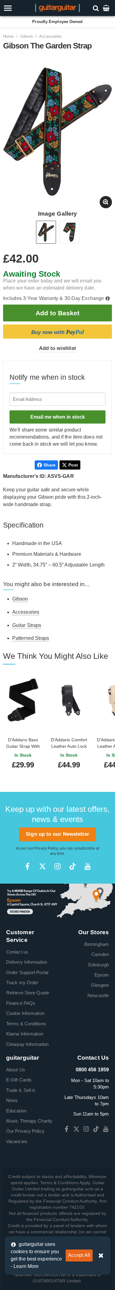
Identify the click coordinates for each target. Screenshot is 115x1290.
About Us (15, 1069)
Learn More (26, 1266)
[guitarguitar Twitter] (42, 866)
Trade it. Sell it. (21, 1090)
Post (73, 465)
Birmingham (96, 944)
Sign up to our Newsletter (57, 834)
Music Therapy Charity (29, 1120)
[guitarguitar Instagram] (57, 866)
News (12, 1100)
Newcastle (98, 995)
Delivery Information (26, 962)
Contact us (17, 951)
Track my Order (22, 982)
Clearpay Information (27, 1044)
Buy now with (57, 331)
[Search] (96, 7)
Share (50, 465)
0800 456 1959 (92, 1069)
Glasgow (100, 985)
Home (8, 36)
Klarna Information (24, 1033)
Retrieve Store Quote (27, 992)
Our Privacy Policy (25, 1131)
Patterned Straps (30, 638)
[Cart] (107, 7)
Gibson (26, 36)
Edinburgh (98, 964)
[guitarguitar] (57, 7)
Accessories (50, 36)
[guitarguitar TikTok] (72, 866)
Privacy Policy (46, 848)
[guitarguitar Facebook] (27, 866)
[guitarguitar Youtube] (87, 866)
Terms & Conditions (26, 1023)
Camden (100, 954)
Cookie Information (25, 1013)
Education (16, 1110)
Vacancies (16, 1141)
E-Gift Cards (19, 1079)
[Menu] (16, 8)
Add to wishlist (57, 348)
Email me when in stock (57, 417)
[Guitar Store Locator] (57, 901)
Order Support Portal (27, 972)
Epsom (101, 974)
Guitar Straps (26, 625)
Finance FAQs (20, 1003)
